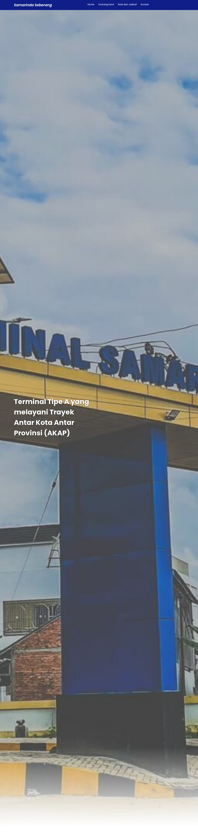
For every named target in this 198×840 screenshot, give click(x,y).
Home (90, 4)
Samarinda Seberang (33, 5)
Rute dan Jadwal (127, 4)
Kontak (145, 4)
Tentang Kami (106, 4)
